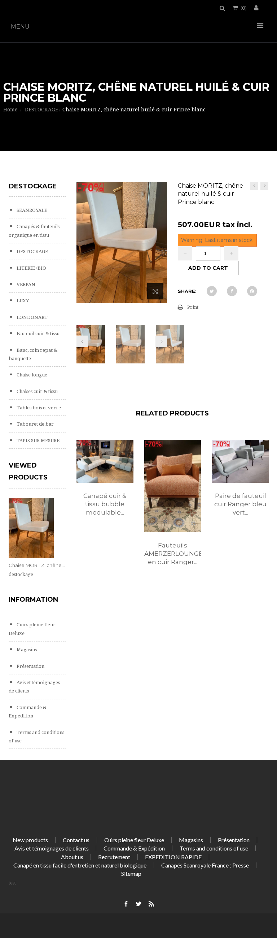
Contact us (76, 839)
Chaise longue (31, 375)
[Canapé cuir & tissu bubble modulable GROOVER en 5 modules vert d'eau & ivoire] (104, 461)
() (244, 7)
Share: (187, 291)
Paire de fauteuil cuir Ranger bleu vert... (240, 504)
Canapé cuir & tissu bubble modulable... (104, 504)
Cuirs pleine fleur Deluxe (134, 839)
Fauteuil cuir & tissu (38, 333)
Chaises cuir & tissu (37, 391)
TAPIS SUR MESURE (38, 440)
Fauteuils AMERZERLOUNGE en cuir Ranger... (172, 554)
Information (33, 600)
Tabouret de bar (35, 424)
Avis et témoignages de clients (51, 848)
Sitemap (131, 873)
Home (10, 109)
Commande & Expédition (134, 848)
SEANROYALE (31, 210)
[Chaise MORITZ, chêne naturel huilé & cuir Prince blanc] (90, 344)
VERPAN (25, 284)
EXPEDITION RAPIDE (173, 856)
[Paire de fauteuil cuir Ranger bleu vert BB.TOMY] (240, 461)
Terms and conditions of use (214, 848)
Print (192, 307)
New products (30, 839)
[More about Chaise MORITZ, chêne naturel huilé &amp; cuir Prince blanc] (31, 528)
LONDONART (32, 317)
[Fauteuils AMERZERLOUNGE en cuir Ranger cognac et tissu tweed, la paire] (172, 486)
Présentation (30, 666)
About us (72, 856)
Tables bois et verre (38, 407)
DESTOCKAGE (32, 251)
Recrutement (114, 856)
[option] (105, 485)
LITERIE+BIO (31, 268)
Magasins (26, 649)
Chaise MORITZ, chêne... (37, 565)
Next (161, 341)
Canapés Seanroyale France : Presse (205, 865)
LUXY (22, 300)
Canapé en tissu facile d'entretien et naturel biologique (79, 865)
